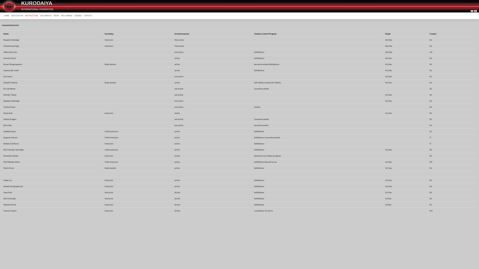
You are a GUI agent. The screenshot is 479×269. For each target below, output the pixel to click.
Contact (88, 16)
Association (17, 16)
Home (6, 16)
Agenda (78, 16)
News (56, 16)
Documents (46, 16)
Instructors (31, 16)
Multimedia (66, 16)
